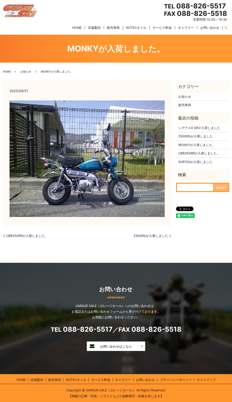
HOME (77, 27)
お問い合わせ (209, 27)
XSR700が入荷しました (195, 162)
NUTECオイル (136, 27)
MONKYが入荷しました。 (196, 145)
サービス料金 (162, 27)
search (225, 27)
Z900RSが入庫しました (151, 236)
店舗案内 (94, 27)
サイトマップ (206, 380)
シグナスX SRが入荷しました (199, 128)
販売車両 (113, 27)
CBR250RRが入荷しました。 (27, 236)
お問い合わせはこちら (116, 346)
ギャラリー (186, 27)
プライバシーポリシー (176, 380)
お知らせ (25, 71)
